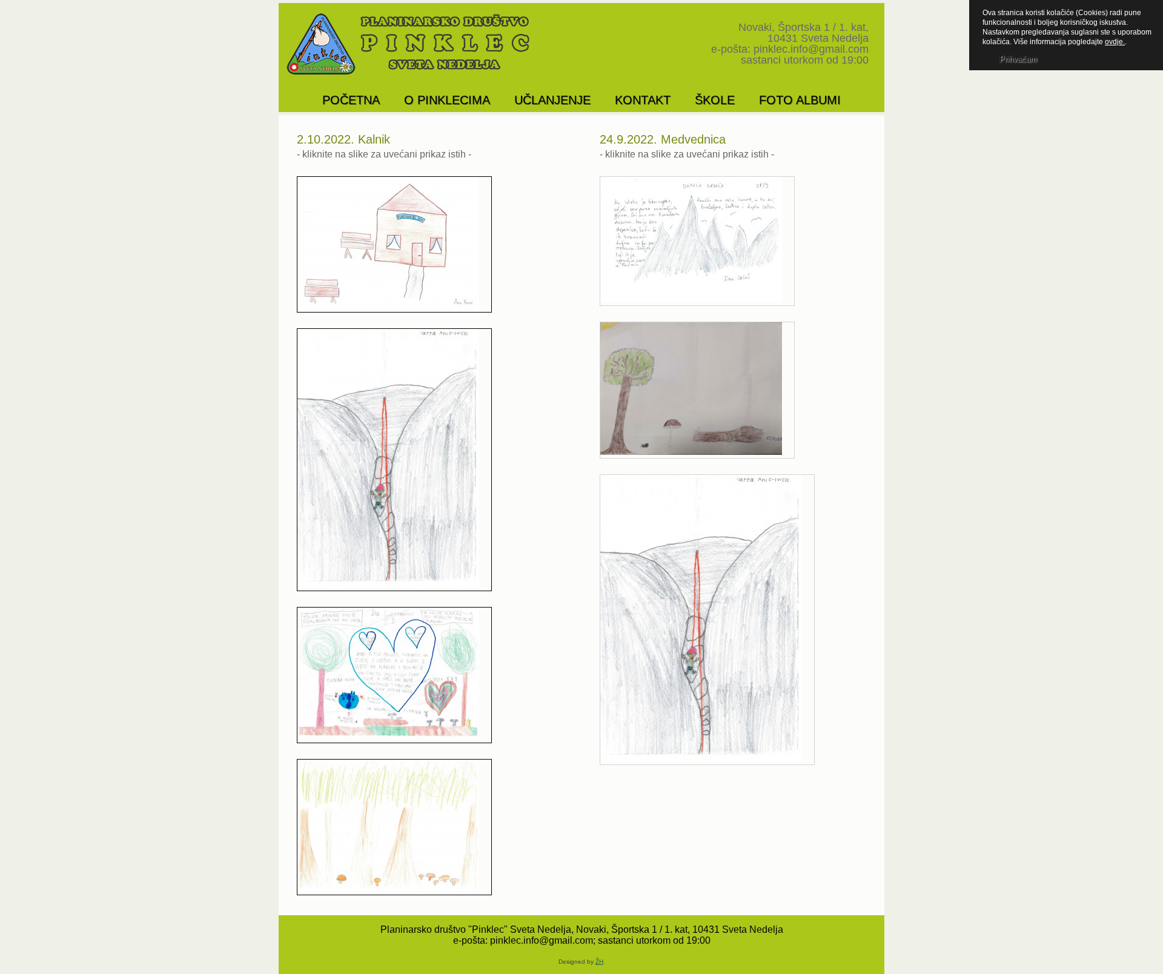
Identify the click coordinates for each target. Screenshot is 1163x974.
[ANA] (394, 244)
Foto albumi (800, 100)
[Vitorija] (394, 827)
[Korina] (697, 390)
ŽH (599, 961)
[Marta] (394, 459)
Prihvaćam (1018, 59)
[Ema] (697, 241)
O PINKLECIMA (447, 100)
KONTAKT (643, 100)
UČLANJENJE (552, 100)
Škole (715, 100)
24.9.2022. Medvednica (663, 139)
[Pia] (394, 675)
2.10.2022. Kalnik (343, 139)
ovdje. (1115, 42)
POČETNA (351, 100)
